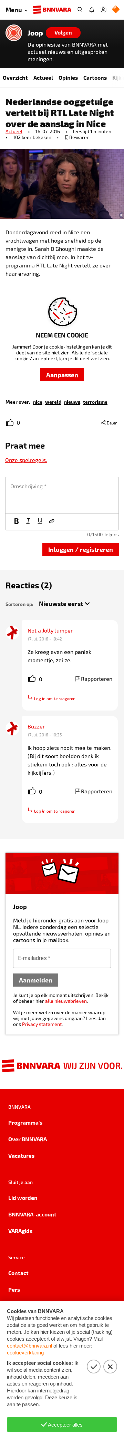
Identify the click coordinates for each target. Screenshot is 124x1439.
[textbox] (62, 495)
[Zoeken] (80, 10)
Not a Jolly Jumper (50, 630)
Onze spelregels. (26, 460)
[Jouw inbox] (92, 9)
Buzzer (36, 726)
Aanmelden (35, 979)
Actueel (43, 77)
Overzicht (15, 77)
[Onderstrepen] (39, 521)
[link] (37, 401)
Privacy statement (42, 1024)
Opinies (68, 77)
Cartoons (95, 77)
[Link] (51, 521)
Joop (35, 33)
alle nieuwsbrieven (66, 1001)
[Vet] (16, 521)
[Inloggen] (103, 10)
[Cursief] (28, 521)
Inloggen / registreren (80, 549)
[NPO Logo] (116, 10)
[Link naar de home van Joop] (14, 33)
